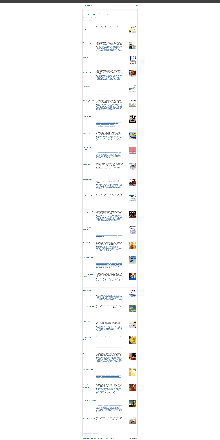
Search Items (96, 17)
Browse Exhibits (130, 9)
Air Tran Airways (100, 30)
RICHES (87, 5)
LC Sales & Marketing (108, 106)
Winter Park (120, 50)
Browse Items (120, 9)
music (109, 48)
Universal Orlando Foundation (114, 108)
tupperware (117, 234)
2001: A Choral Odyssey (102, 152)
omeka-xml (94, 433)
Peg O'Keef (102, 170)
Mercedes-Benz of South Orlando (101, 123)
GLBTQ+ (111, 47)
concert (117, 30)
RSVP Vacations (109, 218)
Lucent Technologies (99, 155)
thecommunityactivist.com (100, 78)
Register (217, 1)
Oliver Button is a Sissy (113, 169)
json (91, 433)
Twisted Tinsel (87, 179)
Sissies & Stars (87, 164)
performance (98, 49)
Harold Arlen (101, 137)
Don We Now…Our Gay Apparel (113, 75)
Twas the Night (87, 43)
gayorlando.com (101, 105)
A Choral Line (87, 57)
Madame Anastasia (104, 48)
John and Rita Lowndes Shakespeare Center (113, 168)
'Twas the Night (100, 46)
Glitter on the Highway (118, 358)
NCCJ (108, 169)
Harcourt (116, 263)
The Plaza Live (119, 77)
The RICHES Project (87, 9)
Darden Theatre (102, 375)
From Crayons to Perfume (112, 278)
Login (214, 1)
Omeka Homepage (99, 9)
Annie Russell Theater (107, 326)
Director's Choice (88, 86)
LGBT (97, 48)
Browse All (85, 17)
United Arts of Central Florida (113, 78)
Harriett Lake (103, 76)
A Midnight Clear (88, 257)
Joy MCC (119, 47)
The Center (109, 77)
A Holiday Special (88, 101)
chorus (112, 357)
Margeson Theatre (99, 409)
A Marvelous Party (88, 369)
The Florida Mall (113, 77)
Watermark (116, 50)
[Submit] (137, 5)
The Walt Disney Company (107, 156)
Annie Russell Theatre (106, 46)
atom (84, 433)
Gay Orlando (120, 75)
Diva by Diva (87, 116)
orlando (111, 48)
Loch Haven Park (102, 169)
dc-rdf (86, 433)
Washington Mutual (111, 50)
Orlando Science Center (115, 376)
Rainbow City (103, 49)
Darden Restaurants (104, 47)
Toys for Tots (112, 49)
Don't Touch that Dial (89, 400)
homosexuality (115, 47)
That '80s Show (88, 243)
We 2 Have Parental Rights (110, 378)
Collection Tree (109, 9)
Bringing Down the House (102, 215)
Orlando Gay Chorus (116, 48)
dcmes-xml (89, 433)
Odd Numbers (87, 195)
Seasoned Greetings (89, 306)
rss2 (97, 433)
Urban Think (105, 79)
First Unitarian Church (106, 153)
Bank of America (113, 46)
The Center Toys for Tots (105, 392)
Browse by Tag (90, 17)
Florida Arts (120, 167)
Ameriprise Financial (101, 184)
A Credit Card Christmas (102, 388)
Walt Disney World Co (101, 109)
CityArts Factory (109, 215)
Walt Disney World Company (103, 50)
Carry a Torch (87, 322)
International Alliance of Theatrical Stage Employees (104, 154)
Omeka (136, 438)
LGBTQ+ (99, 48)
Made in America (88, 290)
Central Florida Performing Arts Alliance (110, 30)
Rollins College (107, 49)
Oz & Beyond (87, 133)
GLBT (109, 47)
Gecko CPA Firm (98, 122)
